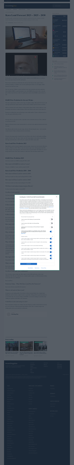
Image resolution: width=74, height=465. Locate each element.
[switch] (51, 219)
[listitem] (37, 216)
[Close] (57, 197)
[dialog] (37, 232)
